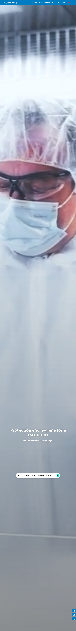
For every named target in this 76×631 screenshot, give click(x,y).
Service (57, 2)
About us (48, 475)
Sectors (33, 475)
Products (27, 475)
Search (58, 475)
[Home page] (10, 3)
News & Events (38, 2)
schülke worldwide (48, 2)
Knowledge (41, 475)
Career (63, 2)
